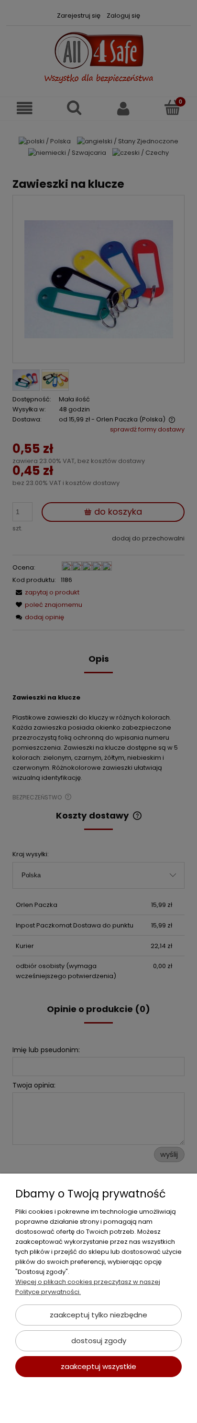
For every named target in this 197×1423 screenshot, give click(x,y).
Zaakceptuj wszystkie (98, 1366)
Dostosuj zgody (98, 1341)
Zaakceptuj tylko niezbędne (98, 1315)
